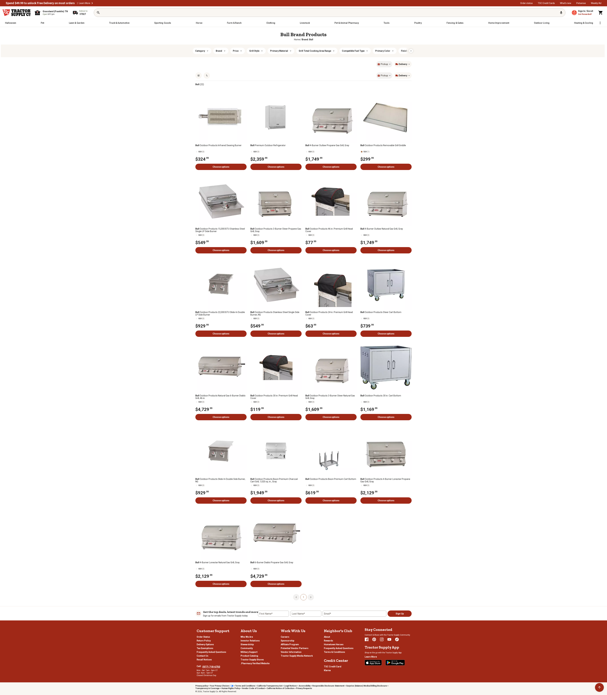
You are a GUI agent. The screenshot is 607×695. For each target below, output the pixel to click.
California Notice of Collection (280, 688)
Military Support (249, 652)
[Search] (98, 12)
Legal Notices (290, 686)
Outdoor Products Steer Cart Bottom (380, 312)
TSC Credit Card (332, 666)
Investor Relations (250, 640)
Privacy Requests (304, 688)
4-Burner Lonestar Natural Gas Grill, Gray (217, 562)
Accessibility (304, 686)
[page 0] (296, 597)
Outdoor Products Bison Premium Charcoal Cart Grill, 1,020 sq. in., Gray (274, 480)
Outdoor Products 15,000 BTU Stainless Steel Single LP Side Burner (220, 230)
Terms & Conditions (334, 652)
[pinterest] (374, 639)
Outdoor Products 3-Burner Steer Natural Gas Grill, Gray (330, 396)
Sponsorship (287, 640)
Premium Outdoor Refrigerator (268, 145)
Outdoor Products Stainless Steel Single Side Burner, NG (274, 313)
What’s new (565, 3)
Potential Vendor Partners (294, 648)
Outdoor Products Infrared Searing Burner (218, 145)
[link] (297, 39)
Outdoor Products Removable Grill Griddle (383, 145)
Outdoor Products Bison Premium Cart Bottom (330, 479)
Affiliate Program (290, 644)
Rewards (328, 640)
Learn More (84, 3)
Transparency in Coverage (207, 688)
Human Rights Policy (230, 688)
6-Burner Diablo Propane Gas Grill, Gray (271, 562)
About (327, 637)
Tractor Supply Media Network (297, 656)
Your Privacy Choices (220, 686)
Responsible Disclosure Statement (328, 686)
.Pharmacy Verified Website (255, 663)
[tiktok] (397, 639)
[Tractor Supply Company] (17, 12)
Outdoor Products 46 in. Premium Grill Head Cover (329, 230)
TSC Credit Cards (546, 3)
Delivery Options (205, 644)
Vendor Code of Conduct (253, 688)
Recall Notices (204, 659)
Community (247, 648)
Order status (526, 3)
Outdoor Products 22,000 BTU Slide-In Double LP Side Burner (220, 313)
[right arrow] (411, 51)
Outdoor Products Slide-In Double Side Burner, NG (220, 480)
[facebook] (366, 639)
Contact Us (202, 656)
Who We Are (247, 637)
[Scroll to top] (599, 687)
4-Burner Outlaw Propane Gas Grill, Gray (327, 145)
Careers (285, 637)
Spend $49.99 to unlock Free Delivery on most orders (40, 3)
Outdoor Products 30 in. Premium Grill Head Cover (274, 396)
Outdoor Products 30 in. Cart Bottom (380, 395)
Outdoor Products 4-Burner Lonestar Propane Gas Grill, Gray (385, 480)
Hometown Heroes (333, 644)
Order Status (203, 637)
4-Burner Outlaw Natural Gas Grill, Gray (381, 229)
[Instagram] (382, 639)
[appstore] (373, 662)
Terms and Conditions (245, 686)
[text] (307, 39)
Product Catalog (249, 656)
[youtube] (389, 639)
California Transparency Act (269, 686)
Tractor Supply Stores (252, 659)
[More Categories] (600, 23)
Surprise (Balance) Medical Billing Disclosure (366, 686)
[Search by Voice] (561, 13)
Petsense (581, 3)
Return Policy (204, 640)
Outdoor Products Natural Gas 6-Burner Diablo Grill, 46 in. (220, 396)
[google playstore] (395, 662)
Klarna (327, 670)
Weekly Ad (596, 3)
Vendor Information (291, 652)
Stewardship (247, 644)
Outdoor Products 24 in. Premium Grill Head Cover (329, 313)
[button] (92, 3)
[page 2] (310, 597)
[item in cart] (600, 13)
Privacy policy (201, 686)
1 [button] (303, 597)
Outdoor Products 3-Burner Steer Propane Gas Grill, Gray (275, 230)
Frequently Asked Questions (211, 652)
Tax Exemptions (205, 648)
